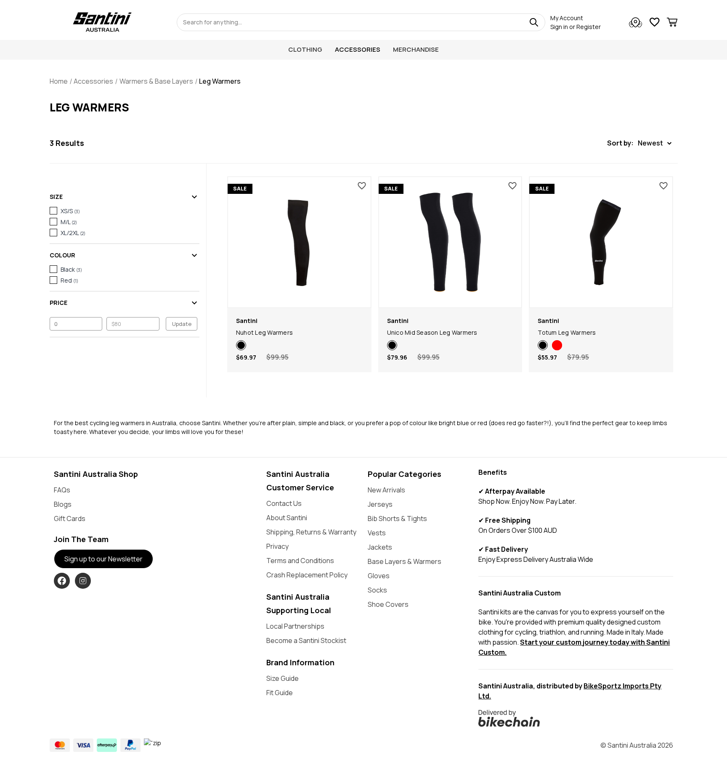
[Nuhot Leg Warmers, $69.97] (299, 242)
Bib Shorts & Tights (397, 518)
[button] (639, 143)
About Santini (286, 517)
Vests (377, 532)
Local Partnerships (295, 626)
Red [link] (69, 280)
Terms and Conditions (300, 560)
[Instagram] (83, 581)
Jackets (380, 547)
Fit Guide (279, 692)
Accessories (357, 49)
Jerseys (380, 504)
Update (181, 324)
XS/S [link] (70, 211)
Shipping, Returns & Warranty (311, 532)
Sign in (559, 27)
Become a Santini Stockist (306, 640)
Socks (377, 590)
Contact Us (284, 503)
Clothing (305, 49)
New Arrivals (386, 490)
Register (588, 27)
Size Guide (282, 678)
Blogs (63, 504)
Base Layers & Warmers (404, 561)
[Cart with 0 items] (672, 23)
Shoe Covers (388, 604)
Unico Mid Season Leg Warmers (432, 332)
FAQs (62, 490)
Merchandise (416, 49)
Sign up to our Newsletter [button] (103, 559)
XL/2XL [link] (73, 233)
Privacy (277, 546)
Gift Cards (69, 518)
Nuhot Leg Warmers (264, 332)
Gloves (379, 575)
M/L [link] (69, 222)
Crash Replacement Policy (307, 574)
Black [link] (71, 269)
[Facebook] (62, 581)
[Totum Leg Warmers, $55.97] (601, 242)
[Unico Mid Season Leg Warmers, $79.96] (450, 242)
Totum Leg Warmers (567, 332)
